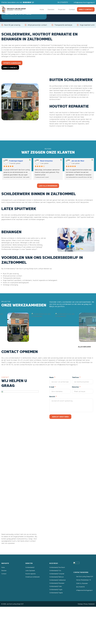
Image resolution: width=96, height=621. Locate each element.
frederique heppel (16, 161)
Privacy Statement (89, 604)
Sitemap (80, 604)
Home (3, 567)
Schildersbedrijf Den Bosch (57, 567)
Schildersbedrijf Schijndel (56, 574)
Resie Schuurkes (46, 161)
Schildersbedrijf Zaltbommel (57, 580)
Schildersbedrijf (57, 45)
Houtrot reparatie (14, 52)
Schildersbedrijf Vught (55, 589)
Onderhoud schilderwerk (32, 577)
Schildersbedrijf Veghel (56, 593)
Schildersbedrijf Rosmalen (56, 583)
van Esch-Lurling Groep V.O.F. (15, 604)
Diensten (3, 570)
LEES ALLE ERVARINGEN (48, 186)
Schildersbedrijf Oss (55, 570)
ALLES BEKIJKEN (84, 347)
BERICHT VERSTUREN (60, 417)
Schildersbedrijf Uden (55, 586)
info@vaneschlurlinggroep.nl (84, 2)
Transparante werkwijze (63, 25)
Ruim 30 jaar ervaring (12, 25)
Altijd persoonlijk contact (37, 25)
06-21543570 (62, 2)
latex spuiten (6, 240)
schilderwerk (16, 47)
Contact (3, 574)
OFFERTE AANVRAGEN (12, 63)
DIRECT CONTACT (86, 9)
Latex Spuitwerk (30, 570)
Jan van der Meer (77, 161)
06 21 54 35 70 (7, 364)
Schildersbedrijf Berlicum (56, 577)
